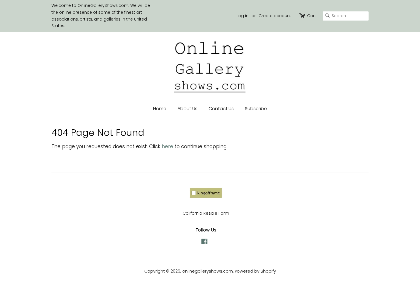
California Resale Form (206, 213)
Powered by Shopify (255, 271)
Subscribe (256, 108)
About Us (187, 108)
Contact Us (221, 108)
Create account (275, 16)
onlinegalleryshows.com (207, 271)
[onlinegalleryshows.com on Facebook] (204, 242)
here (167, 146)
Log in (243, 16)
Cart (311, 16)
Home (159, 108)
